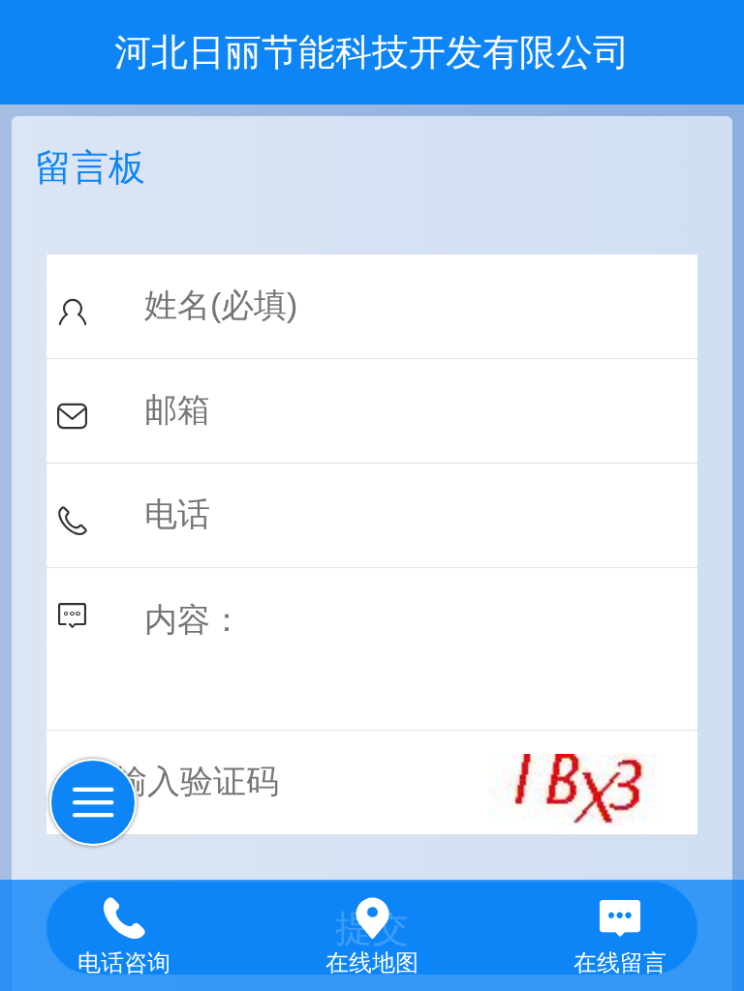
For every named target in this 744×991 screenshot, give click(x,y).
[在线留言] (620, 914)
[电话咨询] (124, 914)
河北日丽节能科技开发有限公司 (372, 52)
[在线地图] (372, 914)
